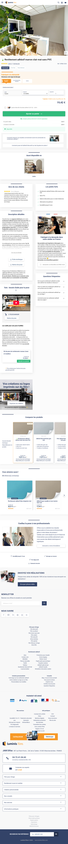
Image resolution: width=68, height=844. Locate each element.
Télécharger (49, 737)
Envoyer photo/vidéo (27, 584)
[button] (6, 81)
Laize (5, 92)
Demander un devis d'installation (51, 545)
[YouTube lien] (8, 615)
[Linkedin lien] (13, 615)
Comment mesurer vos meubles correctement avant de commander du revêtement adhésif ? (26, 138)
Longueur (25, 91)
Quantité (52, 91)
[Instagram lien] (17, 615)
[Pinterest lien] (22, 615)
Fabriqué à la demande (10, 75)
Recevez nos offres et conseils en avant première (16, 598)
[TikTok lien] (26, 615)
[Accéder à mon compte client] (62, 2)
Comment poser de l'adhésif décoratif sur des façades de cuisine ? (30, 145)
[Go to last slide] (2, 81)
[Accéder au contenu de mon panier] (65, 2)
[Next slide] (66, 81)
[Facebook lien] (3, 615)
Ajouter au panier (23, 361)
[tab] (3, 837)
